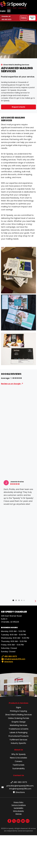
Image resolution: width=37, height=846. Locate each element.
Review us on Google (11, 383)
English (3, 11)
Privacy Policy (18, 802)
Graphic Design (19, 721)
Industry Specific (18, 743)
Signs (18, 707)
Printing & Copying (18, 711)
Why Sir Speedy (18, 754)
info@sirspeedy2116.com (14, 659)
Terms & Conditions (18, 805)
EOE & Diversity (18, 811)
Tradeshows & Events (18, 729)
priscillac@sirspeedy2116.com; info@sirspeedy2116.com (20, 787)
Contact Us (18, 775)
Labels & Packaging (18, 732)
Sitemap (19, 814)
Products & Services (18, 703)
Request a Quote (24, 17)
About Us (18, 750)
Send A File (32, 17)
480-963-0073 (6, 19)
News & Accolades (18, 757)
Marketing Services (18, 725)
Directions (8, 661)
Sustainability (18, 768)
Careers (18, 761)
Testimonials (18, 765)
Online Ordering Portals (18, 718)
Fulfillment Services (18, 739)
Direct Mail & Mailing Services (16, 65)
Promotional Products (18, 736)
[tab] (13, 600)
